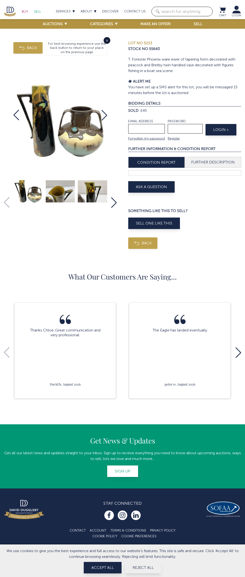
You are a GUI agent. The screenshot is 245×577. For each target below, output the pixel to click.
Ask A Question (151, 187)
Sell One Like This (154, 223)
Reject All (143, 568)
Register (174, 138)
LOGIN (236, 15)
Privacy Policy (163, 530)
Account (98, 530)
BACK (32, 48)
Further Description (213, 162)
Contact (78, 530)
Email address (140, 121)
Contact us (135, 11)
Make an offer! (155, 24)
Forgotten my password (146, 138)
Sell (37, 11)
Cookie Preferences (138, 536)
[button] (16, 115)
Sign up (122, 471)
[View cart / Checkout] (222, 9)
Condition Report (156, 162)
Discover (110, 11)
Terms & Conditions (128, 530)
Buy (25, 11)
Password (177, 121)
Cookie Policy (104, 536)
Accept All (102, 568)
